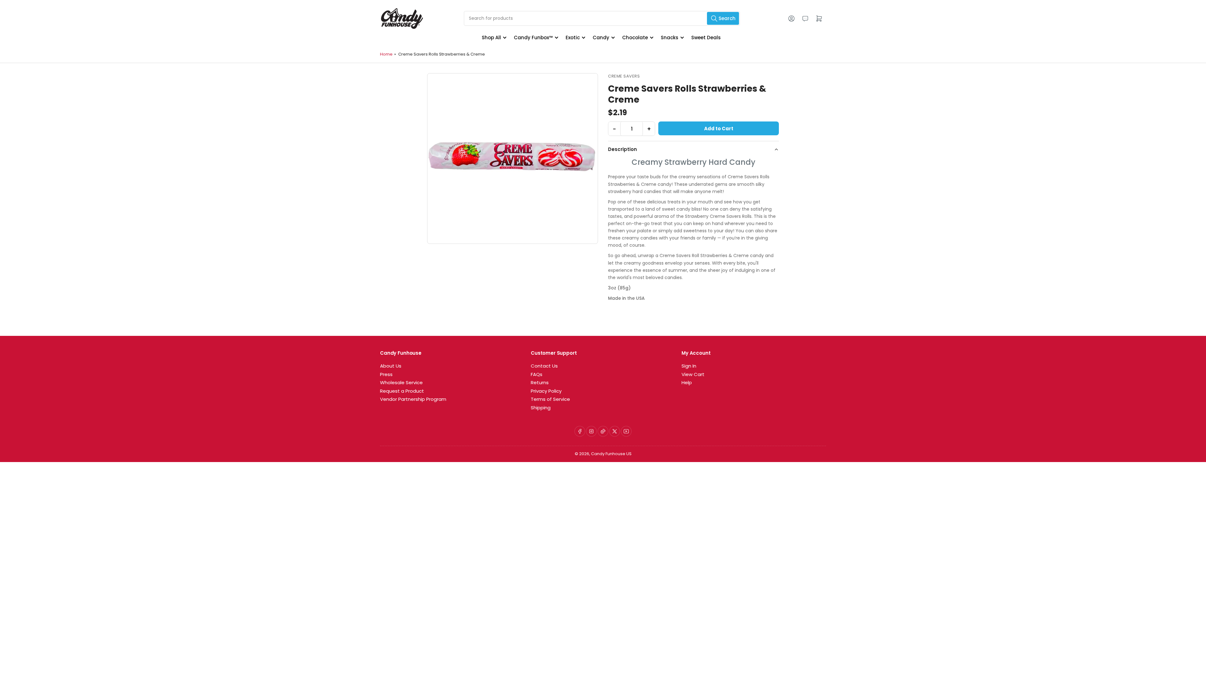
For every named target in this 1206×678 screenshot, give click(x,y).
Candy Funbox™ (533, 37)
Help (687, 382)
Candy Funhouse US (611, 454)
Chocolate (635, 37)
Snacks (669, 37)
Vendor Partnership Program (413, 399)
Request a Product (402, 391)
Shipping (541, 407)
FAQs (536, 374)
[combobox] (602, 18)
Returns (540, 382)
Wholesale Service (401, 382)
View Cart (693, 374)
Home (386, 54)
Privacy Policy (546, 391)
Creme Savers (624, 76)
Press (386, 374)
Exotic (573, 37)
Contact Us (544, 366)
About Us (390, 366)
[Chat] (805, 18)
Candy (601, 37)
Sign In (689, 366)
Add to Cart (718, 128)
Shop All (491, 37)
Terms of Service (550, 399)
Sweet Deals (706, 37)
